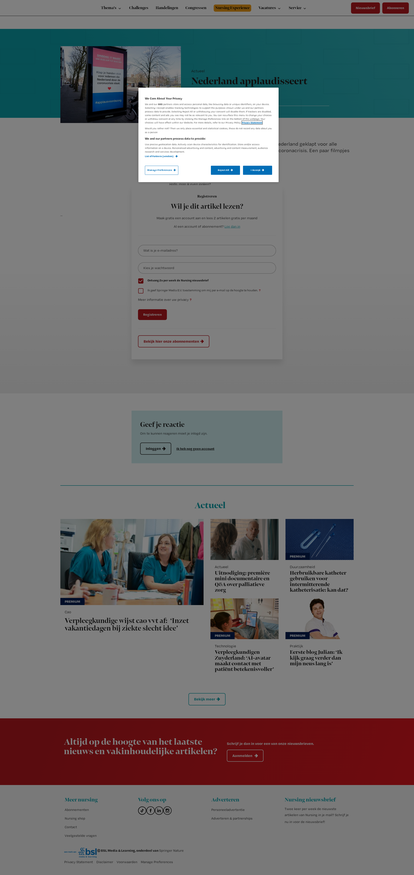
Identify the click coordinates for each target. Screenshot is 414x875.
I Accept (255, 170)
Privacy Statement (252, 122)
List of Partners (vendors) (159, 156)
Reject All (223, 170)
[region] (208, 135)
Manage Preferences (159, 170)
